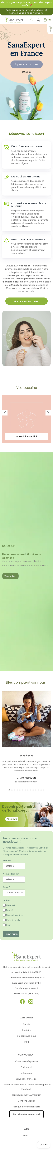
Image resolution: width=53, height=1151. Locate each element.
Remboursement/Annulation (26, 1094)
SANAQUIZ (27, 71)
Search (26, 1135)
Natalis (26, 1024)
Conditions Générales (26, 1078)
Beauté (9, 910)
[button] (5, 412)
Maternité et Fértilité (26, 436)
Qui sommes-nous (26, 1035)
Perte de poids (13, 920)
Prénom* (7, 860)
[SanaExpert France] (14, 20)
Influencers (26, 1073)
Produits (26, 1030)
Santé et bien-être (14, 915)
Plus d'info (12, 818)
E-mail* (6, 887)
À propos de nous (26, 64)
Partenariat (26, 1067)
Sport (8, 925)
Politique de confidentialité (26, 1106)
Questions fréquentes (26, 1061)
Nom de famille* (11, 874)
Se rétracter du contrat (26, 1114)
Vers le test (10, 576)
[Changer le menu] (3, 20)
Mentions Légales (26, 1100)
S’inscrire (11, 934)
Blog (26, 1041)
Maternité (10, 905)
